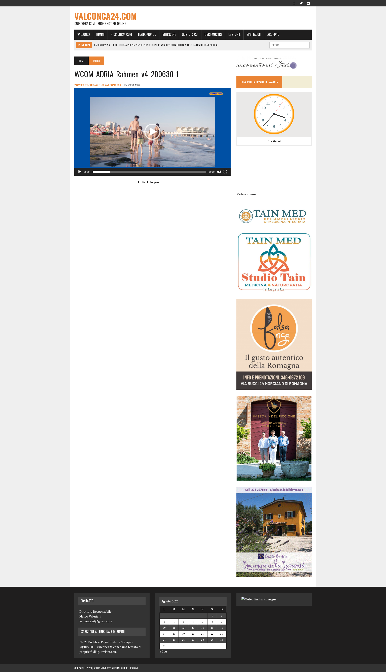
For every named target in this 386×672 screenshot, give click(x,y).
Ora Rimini (274, 141)
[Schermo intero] (225, 172)
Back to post (151, 182)
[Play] (80, 172)
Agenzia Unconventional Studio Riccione (116, 668)
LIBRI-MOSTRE (213, 34)
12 (183, 627)
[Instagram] (308, 2)
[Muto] (219, 172)
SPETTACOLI (254, 34)
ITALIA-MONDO (147, 34)
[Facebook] (294, 2)
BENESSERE (169, 34)
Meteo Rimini (246, 194)
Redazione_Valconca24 (105, 84)
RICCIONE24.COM (121, 34)
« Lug (163, 651)
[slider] (149, 172)
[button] (152, 132)
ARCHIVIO (273, 34)
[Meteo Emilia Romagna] (258, 599)
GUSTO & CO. (190, 34)
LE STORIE (234, 34)
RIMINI (100, 34)
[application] (152, 132)
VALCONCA (83, 34)
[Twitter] (301, 2)
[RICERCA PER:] (289, 44)
